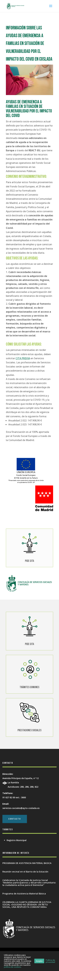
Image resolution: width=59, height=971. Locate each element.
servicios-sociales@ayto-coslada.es (20, 808)
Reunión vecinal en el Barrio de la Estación (25, 871)
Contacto (14, 819)
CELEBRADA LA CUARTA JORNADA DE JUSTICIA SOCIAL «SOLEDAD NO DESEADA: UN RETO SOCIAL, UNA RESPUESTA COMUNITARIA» (26, 904)
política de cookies (12, 967)
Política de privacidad (50, 961)
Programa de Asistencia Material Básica (24, 893)
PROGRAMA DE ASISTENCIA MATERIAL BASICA (26, 863)
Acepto (39, 961)
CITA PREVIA (23, 358)
